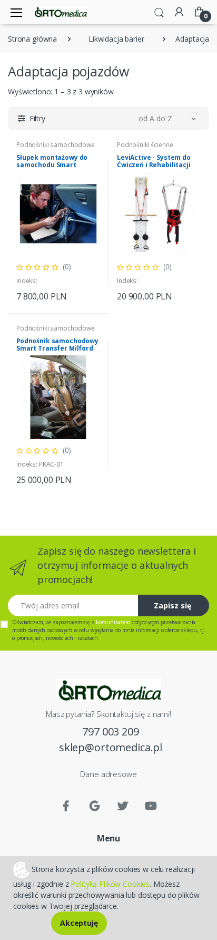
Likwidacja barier (116, 39)
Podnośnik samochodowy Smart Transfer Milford (57, 344)
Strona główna (32, 39)
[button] (159, 12)
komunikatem (113, 622)
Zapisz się (172, 605)
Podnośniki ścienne (145, 144)
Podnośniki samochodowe (55, 144)
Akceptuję (79, 923)
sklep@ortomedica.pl (110, 747)
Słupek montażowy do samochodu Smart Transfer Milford (51, 165)
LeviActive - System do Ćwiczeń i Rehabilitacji (154, 161)
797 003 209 (110, 731)
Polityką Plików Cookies (110, 884)
